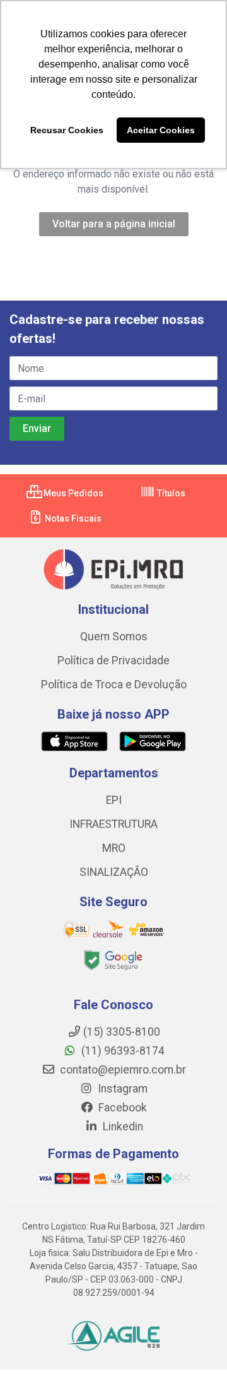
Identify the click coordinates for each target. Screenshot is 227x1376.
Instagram (121, 1088)
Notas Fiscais (72, 518)
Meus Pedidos (72, 493)
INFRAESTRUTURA (113, 824)
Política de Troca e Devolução (114, 684)
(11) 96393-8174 (122, 1050)
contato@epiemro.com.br (121, 1069)
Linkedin (121, 1126)
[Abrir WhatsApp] (195, 1344)
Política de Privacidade (113, 660)
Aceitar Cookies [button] (161, 130)
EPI (114, 800)
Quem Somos (114, 636)
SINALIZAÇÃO (113, 872)
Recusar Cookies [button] (66, 130)
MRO (113, 848)
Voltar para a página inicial (113, 224)
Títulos (170, 493)
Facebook (121, 1107)
